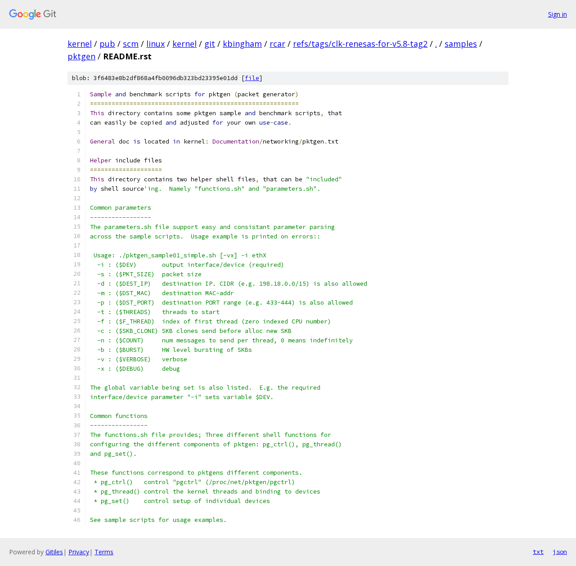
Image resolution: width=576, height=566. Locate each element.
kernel (80, 43)
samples (461, 43)
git (209, 43)
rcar (277, 43)
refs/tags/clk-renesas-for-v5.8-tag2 (360, 43)
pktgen (81, 56)
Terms (103, 552)
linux (155, 43)
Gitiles (54, 552)
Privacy (78, 552)
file (252, 78)
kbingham (242, 43)
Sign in (557, 14)
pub (107, 43)
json (560, 552)
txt (538, 552)
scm (131, 43)
